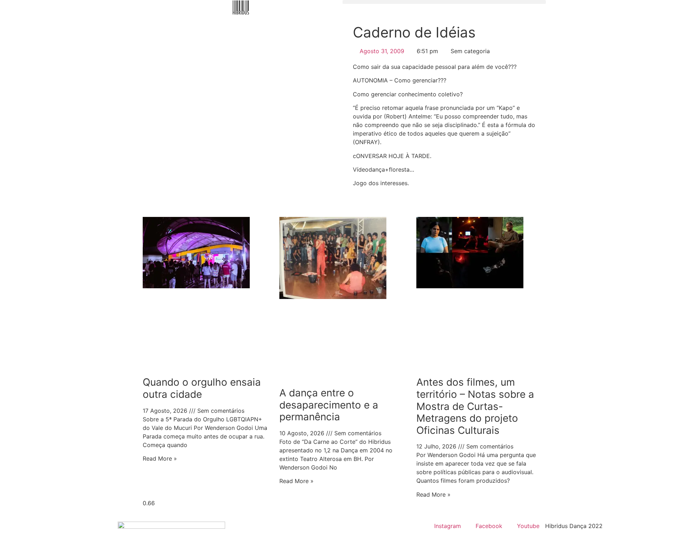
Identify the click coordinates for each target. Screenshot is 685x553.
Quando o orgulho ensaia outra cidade (202, 388)
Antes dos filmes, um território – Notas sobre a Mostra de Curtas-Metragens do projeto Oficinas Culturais (475, 406)
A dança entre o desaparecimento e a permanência (328, 405)
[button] (444, 2)
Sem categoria (470, 51)
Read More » (160, 458)
